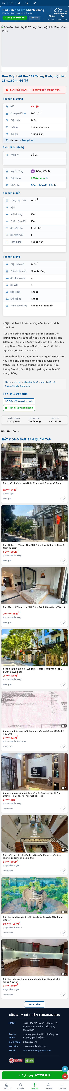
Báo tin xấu (9, 431)
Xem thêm (35, 1004)
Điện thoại (15, 1042)
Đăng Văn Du (41, 171)
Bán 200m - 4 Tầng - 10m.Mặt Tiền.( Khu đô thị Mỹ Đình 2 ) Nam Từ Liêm (34, 546)
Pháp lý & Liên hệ (13, 147)
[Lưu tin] (63, 499)
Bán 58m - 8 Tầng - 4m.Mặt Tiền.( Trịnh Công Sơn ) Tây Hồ (34, 607)
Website (13, 1046)
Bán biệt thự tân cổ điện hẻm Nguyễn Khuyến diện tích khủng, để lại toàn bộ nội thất (32, 856)
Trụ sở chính (12, 1036)
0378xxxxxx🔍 (39, 178)
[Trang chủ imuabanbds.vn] (60, 11)
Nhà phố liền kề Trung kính (17, 386)
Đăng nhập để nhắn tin (44, 185)
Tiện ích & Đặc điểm (15, 393)
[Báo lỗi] (65, 1069)
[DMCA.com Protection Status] (29, 1060)
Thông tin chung (13, 98)
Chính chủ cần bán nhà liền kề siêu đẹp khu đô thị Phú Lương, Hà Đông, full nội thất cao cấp (31, 794)
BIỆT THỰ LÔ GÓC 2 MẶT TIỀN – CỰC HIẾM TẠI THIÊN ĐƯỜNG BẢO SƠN (32, 670)
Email (12, 1050)
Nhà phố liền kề (31, 382)
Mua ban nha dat (13, 382)
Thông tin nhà (11, 256)
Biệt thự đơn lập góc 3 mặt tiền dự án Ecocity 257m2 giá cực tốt (33, 918)
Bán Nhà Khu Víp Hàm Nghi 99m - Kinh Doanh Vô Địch (32, 483)
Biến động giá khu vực (21, 401)
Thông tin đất (11, 192)
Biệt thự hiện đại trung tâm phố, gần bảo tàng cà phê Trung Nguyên (31, 980)
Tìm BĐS (34, 18)
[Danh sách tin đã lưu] (11, 2)
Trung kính (28, 140)
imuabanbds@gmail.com (37, 1050)
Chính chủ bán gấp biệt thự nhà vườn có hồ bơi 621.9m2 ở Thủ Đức (33, 732)
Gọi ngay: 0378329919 (36, 1075)
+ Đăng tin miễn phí (15, 18)
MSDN (12, 1023)
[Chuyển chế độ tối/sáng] (3, 2)
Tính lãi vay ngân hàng (21, 407)
